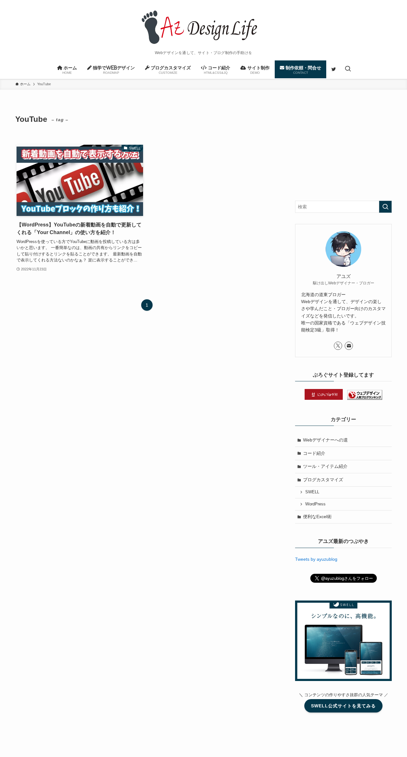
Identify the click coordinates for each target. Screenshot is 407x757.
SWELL (312, 492)
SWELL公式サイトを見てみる (343, 705)
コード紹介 (314, 453)
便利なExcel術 (317, 516)
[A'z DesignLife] (203, 27)
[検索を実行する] (385, 207)
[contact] (349, 346)
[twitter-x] (338, 346)
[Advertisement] (343, 150)
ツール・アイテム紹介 (325, 466)
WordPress (315, 504)
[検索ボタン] (348, 69)
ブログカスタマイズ (323, 479)
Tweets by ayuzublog (316, 559)
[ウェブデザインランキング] (364, 398)
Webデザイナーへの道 (325, 439)
